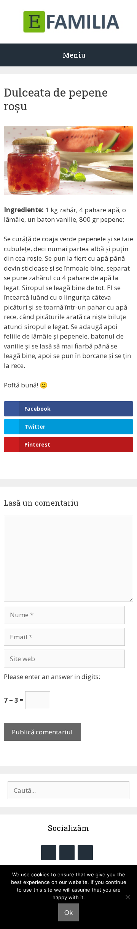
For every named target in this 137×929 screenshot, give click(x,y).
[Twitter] (67, 852)
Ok (68, 912)
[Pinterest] (85, 852)
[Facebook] (48, 852)
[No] (127, 897)
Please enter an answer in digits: (52, 676)
